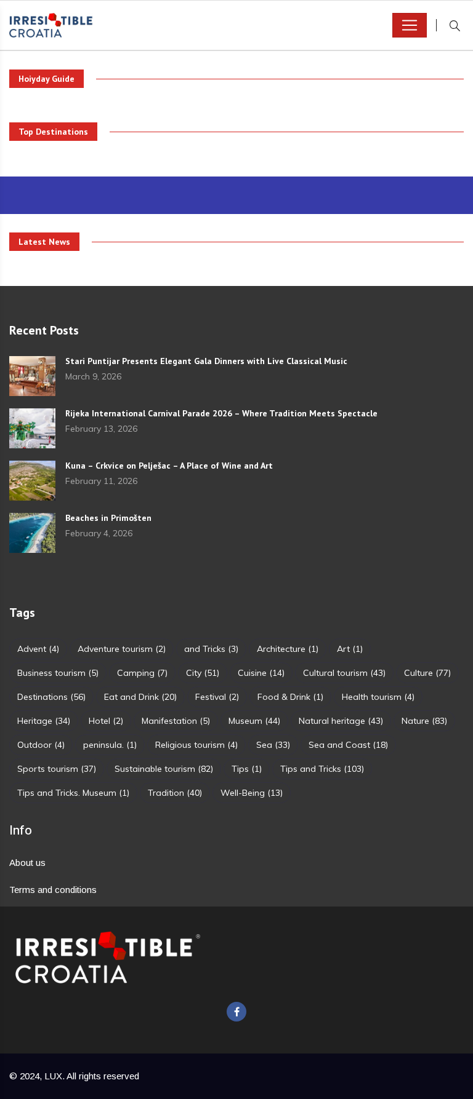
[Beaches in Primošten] (32, 533)
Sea (273, 744)
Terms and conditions (53, 889)
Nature (424, 720)
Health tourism (378, 696)
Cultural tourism (344, 672)
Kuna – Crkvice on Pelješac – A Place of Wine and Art (169, 465)
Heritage (43, 720)
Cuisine (261, 672)
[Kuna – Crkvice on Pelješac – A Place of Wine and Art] (32, 481)
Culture (427, 672)
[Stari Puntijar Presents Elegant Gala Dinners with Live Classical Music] (32, 376)
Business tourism (58, 672)
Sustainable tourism (164, 768)
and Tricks (211, 648)
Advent (38, 648)
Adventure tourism (122, 648)
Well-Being (251, 792)
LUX (53, 1076)
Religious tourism (196, 744)
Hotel (106, 720)
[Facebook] (236, 1012)
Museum (254, 720)
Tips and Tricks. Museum (73, 792)
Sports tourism (56, 768)
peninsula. (110, 744)
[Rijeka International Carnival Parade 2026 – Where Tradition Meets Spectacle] (32, 428)
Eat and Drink (140, 696)
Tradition (175, 792)
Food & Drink (290, 696)
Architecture (287, 648)
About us (27, 862)
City (202, 672)
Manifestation (176, 720)
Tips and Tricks (322, 768)
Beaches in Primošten (108, 517)
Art (350, 648)
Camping (142, 672)
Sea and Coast (348, 744)
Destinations (51, 696)
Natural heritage (341, 720)
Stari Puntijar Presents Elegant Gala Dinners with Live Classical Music (206, 361)
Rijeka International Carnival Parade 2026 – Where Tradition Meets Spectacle (221, 413)
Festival (217, 696)
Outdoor (41, 744)
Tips (247, 768)
